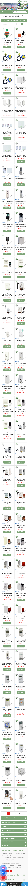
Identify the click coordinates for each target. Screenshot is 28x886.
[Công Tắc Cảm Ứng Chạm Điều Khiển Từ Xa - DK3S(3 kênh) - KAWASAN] (21, 80)
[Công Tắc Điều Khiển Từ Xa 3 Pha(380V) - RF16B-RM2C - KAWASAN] (7, 449)
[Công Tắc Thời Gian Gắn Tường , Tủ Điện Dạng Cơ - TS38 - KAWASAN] (7, 725)
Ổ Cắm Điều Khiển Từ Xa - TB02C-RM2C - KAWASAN (20, 550)
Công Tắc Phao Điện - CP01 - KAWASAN (20, 42)
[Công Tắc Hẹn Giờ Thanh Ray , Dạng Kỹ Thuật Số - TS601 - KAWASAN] (7, 656)
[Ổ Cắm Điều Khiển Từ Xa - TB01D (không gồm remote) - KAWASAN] (7, 379)
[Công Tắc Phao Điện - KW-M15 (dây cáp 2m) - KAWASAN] (7, 80)
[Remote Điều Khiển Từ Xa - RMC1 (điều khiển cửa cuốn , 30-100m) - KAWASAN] (7, 217)
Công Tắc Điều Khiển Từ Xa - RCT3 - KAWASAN (20, 134)
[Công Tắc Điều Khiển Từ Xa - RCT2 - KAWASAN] (7, 148)
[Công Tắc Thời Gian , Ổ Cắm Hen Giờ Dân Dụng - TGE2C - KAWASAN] (21, 748)
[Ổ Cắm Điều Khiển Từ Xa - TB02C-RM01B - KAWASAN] (21, 564)
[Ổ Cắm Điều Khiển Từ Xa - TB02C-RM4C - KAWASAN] (7, 564)
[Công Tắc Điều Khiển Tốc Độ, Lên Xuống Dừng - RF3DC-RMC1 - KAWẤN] (7, 264)
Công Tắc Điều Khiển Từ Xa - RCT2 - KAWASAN (7, 157)
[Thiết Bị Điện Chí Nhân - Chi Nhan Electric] (14, 9)
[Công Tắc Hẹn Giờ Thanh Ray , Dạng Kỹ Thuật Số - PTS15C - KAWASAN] (21, 656)
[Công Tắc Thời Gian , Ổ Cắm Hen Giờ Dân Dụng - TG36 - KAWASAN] (7, 748)
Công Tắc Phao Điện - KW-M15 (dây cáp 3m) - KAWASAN (21, 65)
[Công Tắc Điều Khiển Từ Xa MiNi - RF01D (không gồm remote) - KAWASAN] (21, 333)
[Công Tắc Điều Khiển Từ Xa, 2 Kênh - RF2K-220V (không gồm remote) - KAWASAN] (7, 287)
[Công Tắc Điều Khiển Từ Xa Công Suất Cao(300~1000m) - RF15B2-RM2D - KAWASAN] (21, 449)
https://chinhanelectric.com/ (14, 867)
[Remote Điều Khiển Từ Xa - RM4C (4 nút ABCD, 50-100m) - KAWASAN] (7, 240)
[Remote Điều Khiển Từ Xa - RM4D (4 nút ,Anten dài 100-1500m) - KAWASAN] (7, 194)
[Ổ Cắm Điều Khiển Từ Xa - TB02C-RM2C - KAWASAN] (21, 541)
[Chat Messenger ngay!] (3, 868)
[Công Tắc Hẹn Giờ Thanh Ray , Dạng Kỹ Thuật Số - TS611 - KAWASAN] (21, 633)
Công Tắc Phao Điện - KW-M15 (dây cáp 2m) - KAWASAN (7, 89)
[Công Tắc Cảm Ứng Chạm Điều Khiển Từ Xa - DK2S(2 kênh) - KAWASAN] (7, 103)
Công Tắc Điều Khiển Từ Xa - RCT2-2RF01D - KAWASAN (20, 157)
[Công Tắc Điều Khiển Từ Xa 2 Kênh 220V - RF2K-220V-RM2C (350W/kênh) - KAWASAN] (21, 402)
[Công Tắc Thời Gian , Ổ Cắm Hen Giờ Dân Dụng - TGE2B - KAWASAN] (7, 771)
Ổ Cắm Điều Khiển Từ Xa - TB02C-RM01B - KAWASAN (21, 573)
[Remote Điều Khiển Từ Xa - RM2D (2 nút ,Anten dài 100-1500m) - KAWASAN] (21, 194)
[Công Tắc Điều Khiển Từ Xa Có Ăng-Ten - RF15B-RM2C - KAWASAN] (7, 495)
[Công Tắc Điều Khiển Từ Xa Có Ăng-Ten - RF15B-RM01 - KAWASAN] (21, 495)
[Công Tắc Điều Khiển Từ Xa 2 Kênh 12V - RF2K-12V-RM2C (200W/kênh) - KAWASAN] (7, 426)
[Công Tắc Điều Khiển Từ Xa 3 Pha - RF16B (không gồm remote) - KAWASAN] (7, 310)
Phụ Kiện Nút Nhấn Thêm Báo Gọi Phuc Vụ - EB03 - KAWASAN (20, 803)
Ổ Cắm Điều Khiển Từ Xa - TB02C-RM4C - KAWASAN (7, 573)
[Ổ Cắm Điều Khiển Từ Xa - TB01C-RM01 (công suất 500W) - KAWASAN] (7, 586)
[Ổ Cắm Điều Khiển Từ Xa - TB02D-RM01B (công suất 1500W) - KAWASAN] (7, 609)
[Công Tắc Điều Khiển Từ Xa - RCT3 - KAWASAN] (21, 125)
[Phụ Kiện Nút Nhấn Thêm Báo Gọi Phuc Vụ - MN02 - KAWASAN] (7, 795)
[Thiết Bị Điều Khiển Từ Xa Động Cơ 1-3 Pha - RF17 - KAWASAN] (21, 240)
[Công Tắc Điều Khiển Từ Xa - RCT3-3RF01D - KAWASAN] (7, 125)
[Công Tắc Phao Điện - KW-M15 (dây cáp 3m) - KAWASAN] (21, 56)
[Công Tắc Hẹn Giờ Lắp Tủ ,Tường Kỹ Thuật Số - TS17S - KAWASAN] (7, 679)
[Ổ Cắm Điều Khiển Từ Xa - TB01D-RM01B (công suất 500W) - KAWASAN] (21, 609)
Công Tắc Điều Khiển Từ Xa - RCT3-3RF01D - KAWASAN (7, 134)
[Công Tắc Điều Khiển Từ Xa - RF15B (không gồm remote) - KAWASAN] (7, 333)
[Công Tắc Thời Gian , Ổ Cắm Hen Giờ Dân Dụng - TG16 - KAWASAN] (21, 771)
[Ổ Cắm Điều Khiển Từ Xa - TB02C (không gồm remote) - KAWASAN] (21, 379)
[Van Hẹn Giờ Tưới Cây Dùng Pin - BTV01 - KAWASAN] (7, 33)
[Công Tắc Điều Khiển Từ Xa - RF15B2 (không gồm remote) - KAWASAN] (21, 310)
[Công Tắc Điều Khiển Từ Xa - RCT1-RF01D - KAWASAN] (7, 171)
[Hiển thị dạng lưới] (22, 24)
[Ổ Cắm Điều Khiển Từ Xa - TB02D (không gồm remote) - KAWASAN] (21, 356)
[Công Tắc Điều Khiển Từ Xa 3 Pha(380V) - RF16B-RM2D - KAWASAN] (21, 426)
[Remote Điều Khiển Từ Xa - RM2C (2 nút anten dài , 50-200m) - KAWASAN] (21, 217)
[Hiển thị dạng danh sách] (25, 24)
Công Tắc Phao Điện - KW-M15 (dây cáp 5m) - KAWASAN (7, 65)
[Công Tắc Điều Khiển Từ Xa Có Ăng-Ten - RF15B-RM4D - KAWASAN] (7, 472)
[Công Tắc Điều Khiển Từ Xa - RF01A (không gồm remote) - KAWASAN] (7, 356)
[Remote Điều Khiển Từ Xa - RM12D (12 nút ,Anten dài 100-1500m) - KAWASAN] (21, 171)
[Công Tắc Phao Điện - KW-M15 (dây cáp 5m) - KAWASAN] (7, 56)
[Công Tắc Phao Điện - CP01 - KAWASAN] (21, 33)
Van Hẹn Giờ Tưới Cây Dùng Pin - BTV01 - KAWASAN (7, 42)
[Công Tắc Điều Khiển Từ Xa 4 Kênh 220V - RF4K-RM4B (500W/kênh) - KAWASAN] (7, 402)
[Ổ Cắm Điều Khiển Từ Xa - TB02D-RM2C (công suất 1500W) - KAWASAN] (21, 586)
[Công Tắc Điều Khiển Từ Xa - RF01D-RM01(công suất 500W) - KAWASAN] (21, 518)
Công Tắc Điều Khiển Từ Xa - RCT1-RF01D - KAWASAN (7, 180)
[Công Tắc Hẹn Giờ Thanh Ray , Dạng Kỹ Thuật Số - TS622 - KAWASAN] (7, 633)
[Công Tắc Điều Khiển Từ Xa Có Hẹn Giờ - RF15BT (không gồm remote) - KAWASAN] (21, 287)
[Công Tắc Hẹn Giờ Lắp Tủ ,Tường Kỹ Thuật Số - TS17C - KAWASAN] (7, 702)
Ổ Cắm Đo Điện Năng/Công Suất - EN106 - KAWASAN (21, 734)
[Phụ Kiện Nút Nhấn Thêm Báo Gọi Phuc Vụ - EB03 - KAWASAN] (21, 795)
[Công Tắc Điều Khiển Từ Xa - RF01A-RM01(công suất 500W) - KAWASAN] (7, 541)
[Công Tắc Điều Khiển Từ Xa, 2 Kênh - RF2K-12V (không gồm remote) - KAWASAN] (21, 264)
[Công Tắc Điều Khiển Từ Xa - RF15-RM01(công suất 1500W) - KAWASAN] (7, 518)
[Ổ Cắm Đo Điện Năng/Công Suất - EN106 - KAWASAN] (21, 725)
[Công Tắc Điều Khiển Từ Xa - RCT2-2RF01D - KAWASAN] (21, 148)
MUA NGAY (7, 46)
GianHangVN (17, 885)
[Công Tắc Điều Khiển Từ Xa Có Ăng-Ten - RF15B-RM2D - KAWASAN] (21, 472)
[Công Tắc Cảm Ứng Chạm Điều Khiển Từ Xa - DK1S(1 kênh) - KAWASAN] (21, 103)
